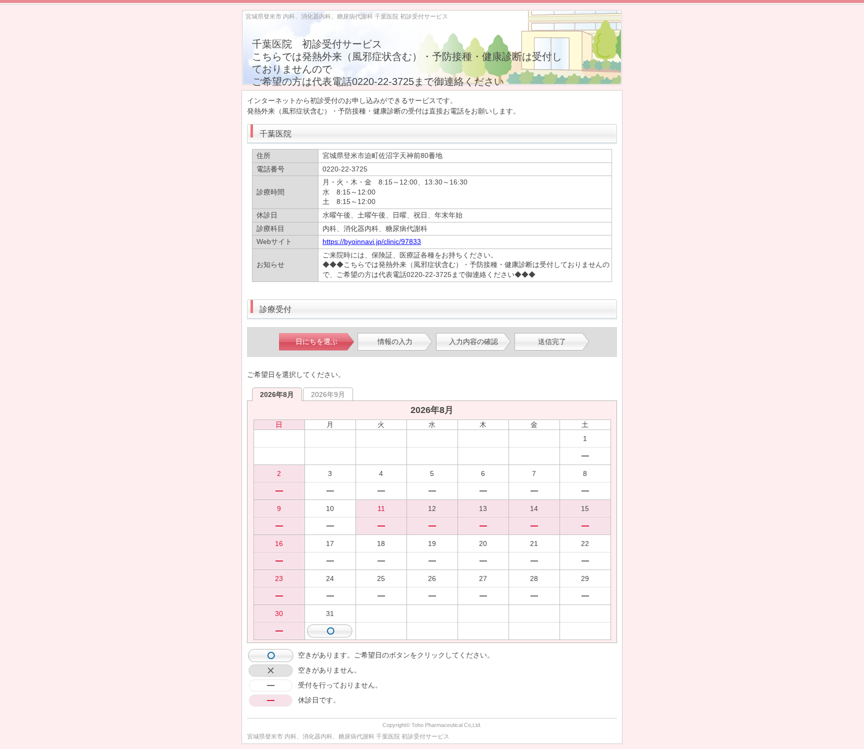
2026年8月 (277, 394)
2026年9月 (328, 394)
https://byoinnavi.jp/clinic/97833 (371, 242)
